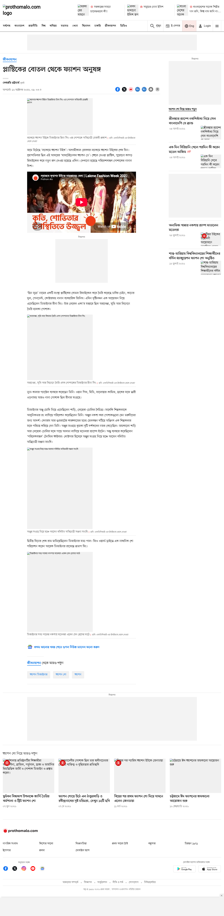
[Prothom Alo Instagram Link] (25, 869)
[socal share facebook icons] (118, 91)
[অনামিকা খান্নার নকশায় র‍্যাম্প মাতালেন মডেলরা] (211, 239)
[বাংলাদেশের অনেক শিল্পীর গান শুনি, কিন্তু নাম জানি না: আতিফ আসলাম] (182, 10)
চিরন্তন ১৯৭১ (191, 844)
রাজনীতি (33, 25)
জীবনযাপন (110, 25)
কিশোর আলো (46, 844)
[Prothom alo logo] (20, 832)
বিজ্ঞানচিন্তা (81, 844)
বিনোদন (86, 25)
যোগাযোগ (134, 882)
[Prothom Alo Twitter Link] (16, 869)
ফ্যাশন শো (61, 675)
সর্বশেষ (6, 25)
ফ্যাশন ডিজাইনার (38, 675)
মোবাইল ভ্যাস (83, 850)
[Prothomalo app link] (184, 869)
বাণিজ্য (53, 25)
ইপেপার (7, 850)
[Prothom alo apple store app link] (209, 869)
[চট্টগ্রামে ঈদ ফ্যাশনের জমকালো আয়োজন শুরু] (195, 776)
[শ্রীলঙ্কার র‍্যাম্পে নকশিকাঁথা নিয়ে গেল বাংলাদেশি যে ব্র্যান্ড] (211, 132)
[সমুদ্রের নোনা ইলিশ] (132, 10)
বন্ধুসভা (152, 844)
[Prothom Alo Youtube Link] (34, 869)
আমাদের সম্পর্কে (70, 882)
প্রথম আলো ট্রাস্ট (120, 844)
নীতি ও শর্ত (118, 882)
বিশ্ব (44, 25)
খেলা (75, 25)
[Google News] (42, 869)
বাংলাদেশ (19, 25)
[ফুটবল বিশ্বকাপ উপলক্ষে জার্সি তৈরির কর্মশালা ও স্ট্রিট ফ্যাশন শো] (28, 776)
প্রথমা (42, 850)
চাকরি (97, 25)
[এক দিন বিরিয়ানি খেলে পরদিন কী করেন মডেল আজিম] (211, 161)
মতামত (64, 25)
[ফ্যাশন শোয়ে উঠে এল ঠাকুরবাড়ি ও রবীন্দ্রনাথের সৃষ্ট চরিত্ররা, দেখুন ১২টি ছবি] (84, 776)
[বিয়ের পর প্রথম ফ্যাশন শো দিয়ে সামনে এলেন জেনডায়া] (140, 776)
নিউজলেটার (150, 882)
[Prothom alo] (26, 10)
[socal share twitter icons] (124, 91)
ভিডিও (123, 25)
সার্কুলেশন (102, 882)
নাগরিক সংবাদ (10, 844)
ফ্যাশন (78, 675)
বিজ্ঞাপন (88, 882)
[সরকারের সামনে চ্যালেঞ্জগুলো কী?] (83, 10)
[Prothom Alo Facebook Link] (7, 869)
